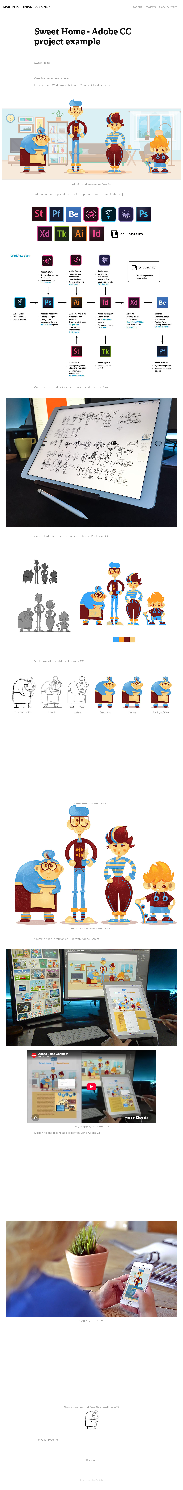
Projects (151, 7)
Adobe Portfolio (96, 1480)
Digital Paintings (168, 7)
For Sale (137, 7)
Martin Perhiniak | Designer (26, 6)
